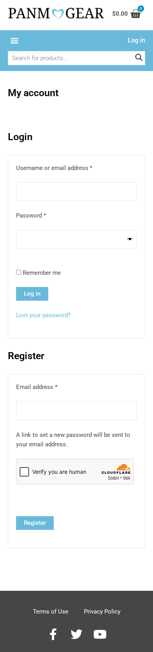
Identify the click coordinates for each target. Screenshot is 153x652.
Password (42, 215)
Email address (48, 386)
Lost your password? (43, 315)
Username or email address (65, 167)
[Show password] (130, 239)
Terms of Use (50, 611)
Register (35, 522)
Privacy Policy (102, 611)
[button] (14, 40)
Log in (32, 293)
